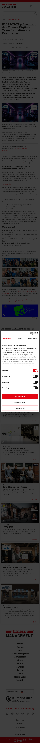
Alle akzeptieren (20, 396)
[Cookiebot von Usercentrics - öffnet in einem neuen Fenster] (30, 333)
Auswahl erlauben (20, 402)
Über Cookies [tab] (32, 338)
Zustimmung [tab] (7, 338)
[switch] (35, 376)
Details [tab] (20, 338)
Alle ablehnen (20, 408)
